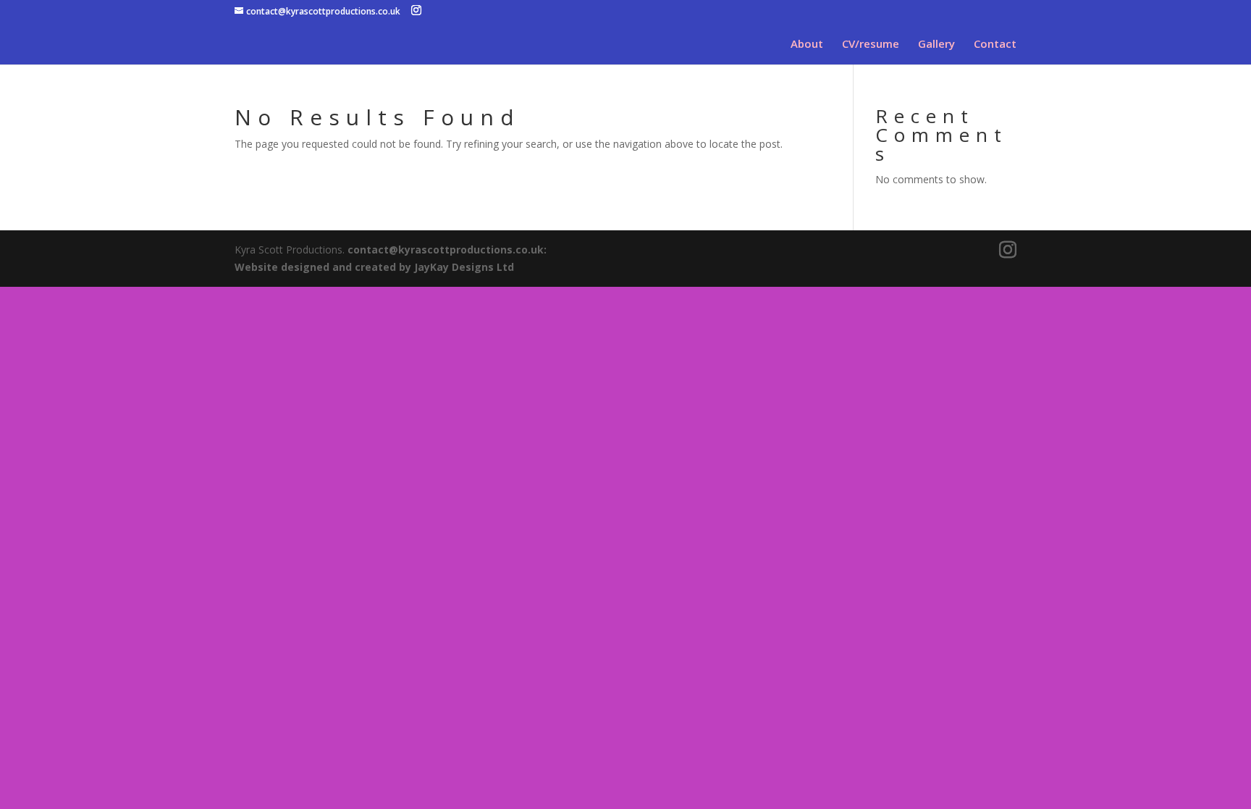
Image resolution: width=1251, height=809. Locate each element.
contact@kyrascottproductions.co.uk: (447, 249)
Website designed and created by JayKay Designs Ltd (374, 267)
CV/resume (870, 44)
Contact (995, 44)
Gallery (936, 44)
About (807, 44)
